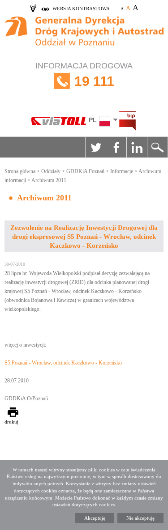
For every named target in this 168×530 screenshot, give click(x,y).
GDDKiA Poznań (85, 171)
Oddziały (50, 171)
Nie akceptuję (140, 518)
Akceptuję (94, 518)
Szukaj (157, 147)
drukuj (11, 421)
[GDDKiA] (84, 36)
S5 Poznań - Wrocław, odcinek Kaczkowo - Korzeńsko (63, 363)
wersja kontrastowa (81, 8)
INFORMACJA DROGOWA (84, 75)
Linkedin (136, 147)
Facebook (116, 147)
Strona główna (19, 171)
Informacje (121, 171)
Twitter (95, 147)
